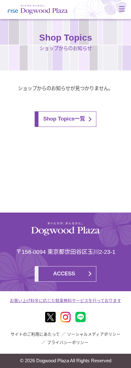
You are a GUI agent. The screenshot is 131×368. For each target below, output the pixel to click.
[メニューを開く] (122, 8)
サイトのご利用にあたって (35, 334)
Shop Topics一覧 (64, 119)
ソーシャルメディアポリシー (94, 334)
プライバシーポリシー (67, 342)
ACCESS (64, 274)
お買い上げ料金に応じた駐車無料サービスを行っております (65, 300)
